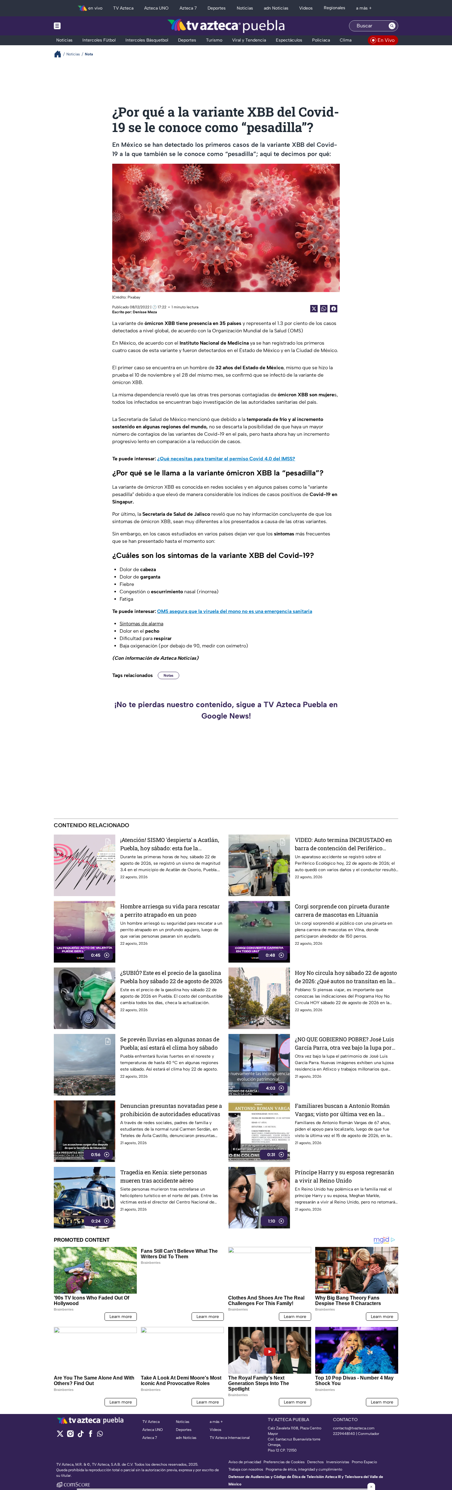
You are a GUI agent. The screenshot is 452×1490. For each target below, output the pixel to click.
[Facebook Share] (333, 308)
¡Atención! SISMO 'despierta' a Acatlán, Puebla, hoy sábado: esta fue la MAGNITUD (169, 844)
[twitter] (60, 1436)
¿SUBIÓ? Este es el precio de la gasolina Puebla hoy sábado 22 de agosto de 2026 (171, 977)
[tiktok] (80, 1436)
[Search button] (392, 25)
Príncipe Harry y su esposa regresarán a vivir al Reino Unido (344, 1176)
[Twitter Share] (314, 308)
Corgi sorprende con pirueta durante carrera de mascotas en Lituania (342, 910)
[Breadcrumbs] (60, 54)
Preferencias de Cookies (284, 1462)
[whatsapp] (100, 1435)
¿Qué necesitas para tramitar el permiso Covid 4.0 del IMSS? (226, 459)
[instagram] (70, 1436)
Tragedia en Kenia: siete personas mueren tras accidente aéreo (163, 1176)
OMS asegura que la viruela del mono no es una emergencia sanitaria (234, 611)
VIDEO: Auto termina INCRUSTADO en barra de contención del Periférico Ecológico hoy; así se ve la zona (343, 844)
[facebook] (90, 1436)
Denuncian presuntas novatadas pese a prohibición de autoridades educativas (171, 1110)
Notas (168, 675)
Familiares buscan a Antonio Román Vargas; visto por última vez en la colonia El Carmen (342, 1110)
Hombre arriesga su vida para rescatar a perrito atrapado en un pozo (170, 910)
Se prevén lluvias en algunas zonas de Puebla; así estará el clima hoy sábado (169, 1043)
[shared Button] (323, 308)
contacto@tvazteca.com (354, 1428)
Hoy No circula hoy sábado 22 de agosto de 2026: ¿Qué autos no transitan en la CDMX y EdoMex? (346, 977)
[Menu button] (78, 26)
